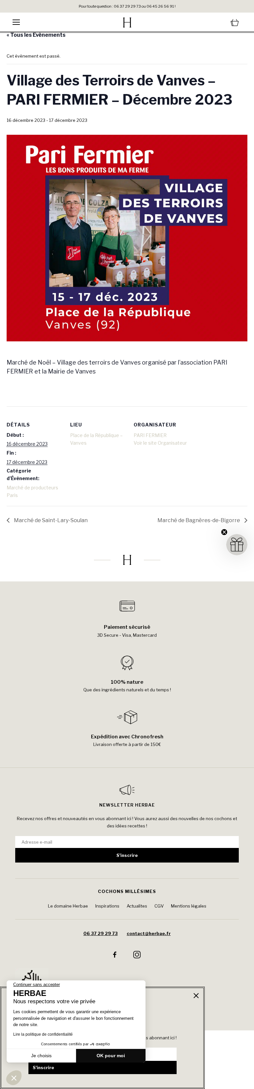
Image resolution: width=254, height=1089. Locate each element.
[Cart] (203, 22)
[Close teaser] (224, 532)
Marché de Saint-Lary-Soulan (50, 520)
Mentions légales (188, 906)
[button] (14, 1078)
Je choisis (41, 1055)
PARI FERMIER (150, 435)
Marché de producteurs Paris (32, 491)
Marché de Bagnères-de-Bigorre (199, 520)
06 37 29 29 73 (100, 933)
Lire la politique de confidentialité (43, 1034)
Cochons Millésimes (127, 891)
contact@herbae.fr (149, 933)
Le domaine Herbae (68, 906)
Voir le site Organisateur (160, 443)
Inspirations (107, 906)
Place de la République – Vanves (96, 439)
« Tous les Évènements (36, 35)
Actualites (137, 906)
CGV (159, 906)
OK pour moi (111, 1055)
